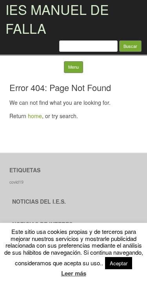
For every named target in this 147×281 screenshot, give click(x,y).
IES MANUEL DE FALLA (57, 19)
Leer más (73, 273)
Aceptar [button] (118, 263)
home (35, 116)
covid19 (16, 182)
